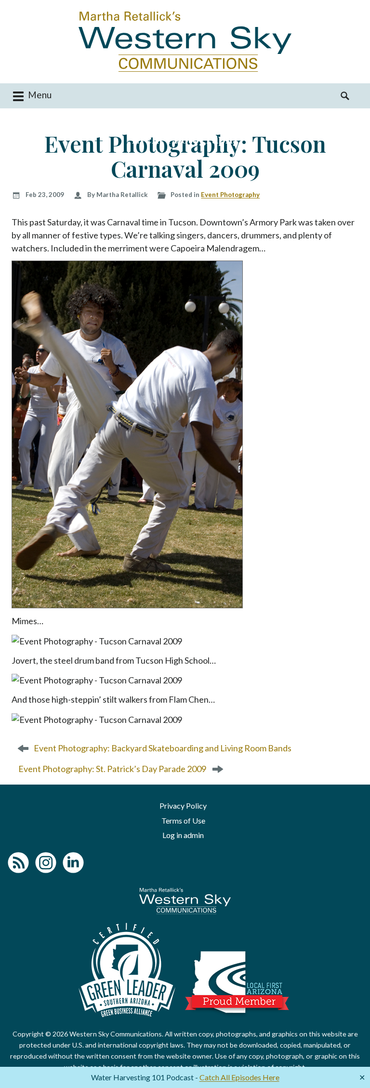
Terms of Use (183, 820)
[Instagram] (46, 863)
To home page (185, 901)
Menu (39, 94)
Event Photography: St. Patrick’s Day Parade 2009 (112, 768)
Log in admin (183, 834)
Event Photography (230, 194)
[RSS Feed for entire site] (18, 863)
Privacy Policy (183, 805)
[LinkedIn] (73, 863)
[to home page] (185, 42)
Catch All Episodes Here (239, 1077)
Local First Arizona (237, 982)
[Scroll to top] (350, 1058)
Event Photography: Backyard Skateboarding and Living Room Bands (162, 748)
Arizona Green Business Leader (127, 970)
